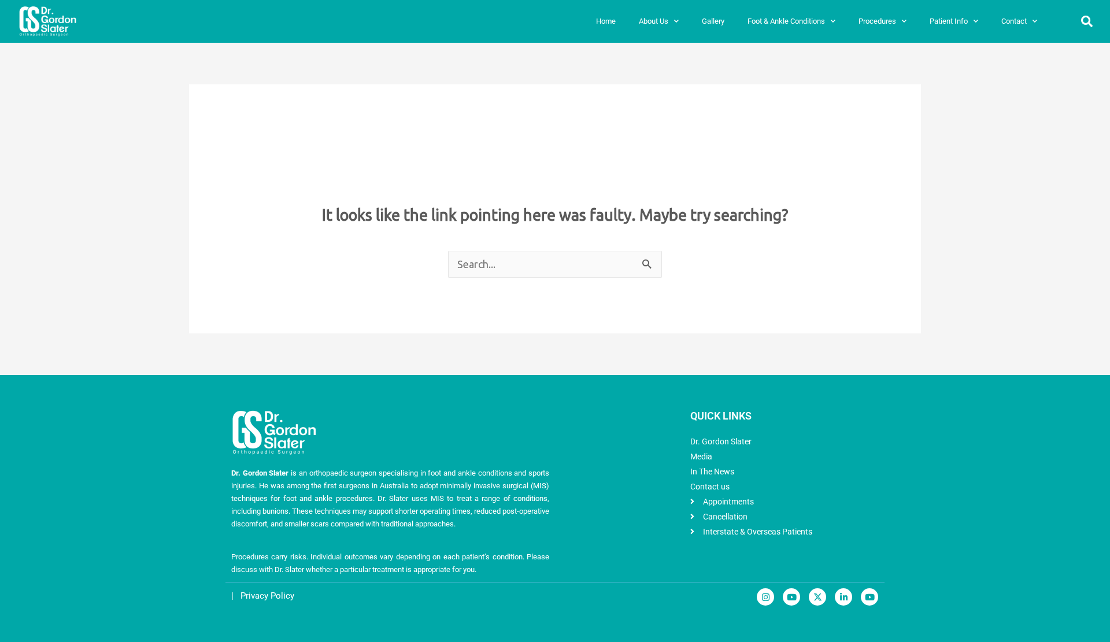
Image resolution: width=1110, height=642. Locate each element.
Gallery (713, 21)
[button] (1086, 21)
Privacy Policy (267, 596)
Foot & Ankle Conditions (786, 21)
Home (606, 21)
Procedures (877, 21)
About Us (653, 21)
